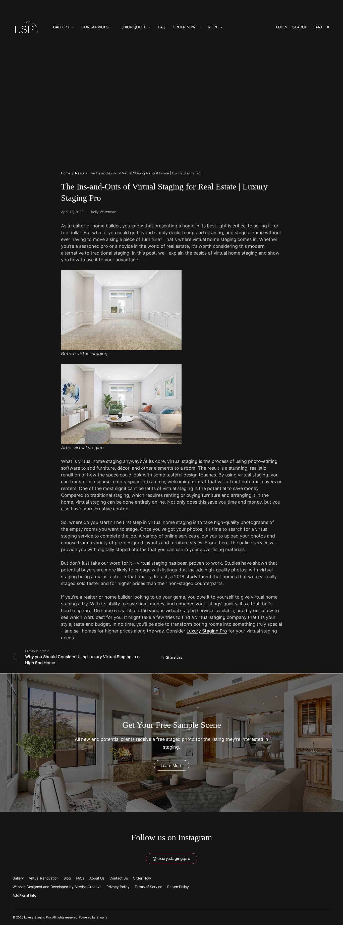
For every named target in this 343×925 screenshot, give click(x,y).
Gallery (61, 27)
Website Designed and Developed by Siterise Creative (57, 887)
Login (281, 27)
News (79, 173)
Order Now (184, 27)
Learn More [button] (171, 765)
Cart (318, 27)
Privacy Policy (118, 887)
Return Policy (178, 887)
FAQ (161, 27)
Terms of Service (148, 887)
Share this (174, 657)
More (212, 27)
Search (300, 27)
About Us (96, 878)
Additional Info (24, 895)
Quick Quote (133, 27)
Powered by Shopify (93, 917)
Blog (67, 878)
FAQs (80, 878)
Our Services (95, 27)
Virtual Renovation (44, 878)
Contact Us (118, 878)
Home (65, 173)
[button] (171, 858)
